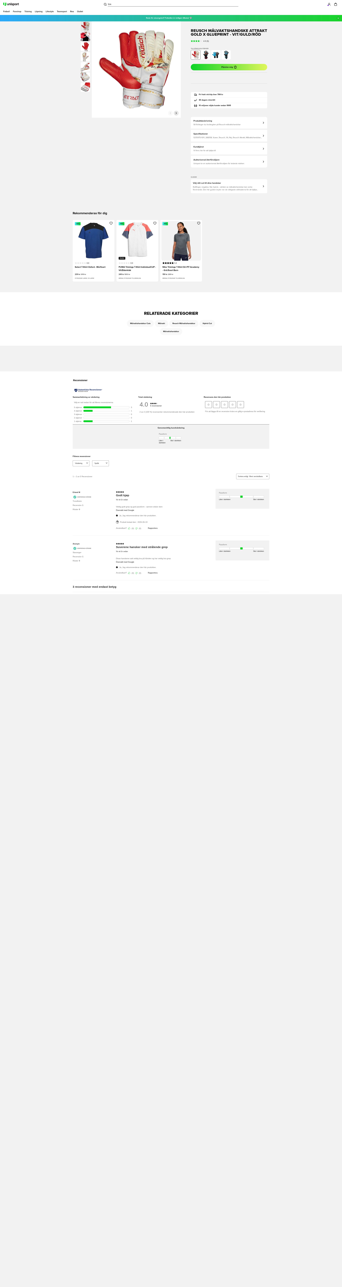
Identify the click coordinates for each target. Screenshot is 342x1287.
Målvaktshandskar (171, 331)
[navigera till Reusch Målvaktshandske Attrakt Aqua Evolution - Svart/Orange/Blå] (216, 55)
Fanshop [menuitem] (17, 11)
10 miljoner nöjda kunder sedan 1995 (215, 105)
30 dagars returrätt (207, 100)
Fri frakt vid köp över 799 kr (211, 94)
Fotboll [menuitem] (6, 11)
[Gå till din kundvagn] (335, 4)
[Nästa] (176, 113)
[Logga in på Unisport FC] (329, 4)
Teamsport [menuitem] (62, 11)
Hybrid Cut (207, 323)
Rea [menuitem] (72, 11)
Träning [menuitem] (28, 11)
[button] (85, 36)
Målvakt (161, 323)
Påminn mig (227, 67)
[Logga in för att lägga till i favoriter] (111, 223)
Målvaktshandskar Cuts (140, 323)
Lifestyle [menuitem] (50, 11)
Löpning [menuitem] (38, 11)
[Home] (11, 4)
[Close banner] (338, 18)
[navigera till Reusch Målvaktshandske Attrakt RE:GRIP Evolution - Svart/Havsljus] (226, 55)
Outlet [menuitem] (80, 11)
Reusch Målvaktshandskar (183, 323)
